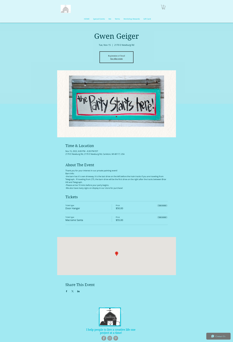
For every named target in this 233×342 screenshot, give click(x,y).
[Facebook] (103, 338)
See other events (116, 58)
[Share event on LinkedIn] (78, 291)
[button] (163, 7)
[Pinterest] (115, 338)
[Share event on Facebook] (66, 291)
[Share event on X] (72, 291)
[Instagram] (109, 338)
